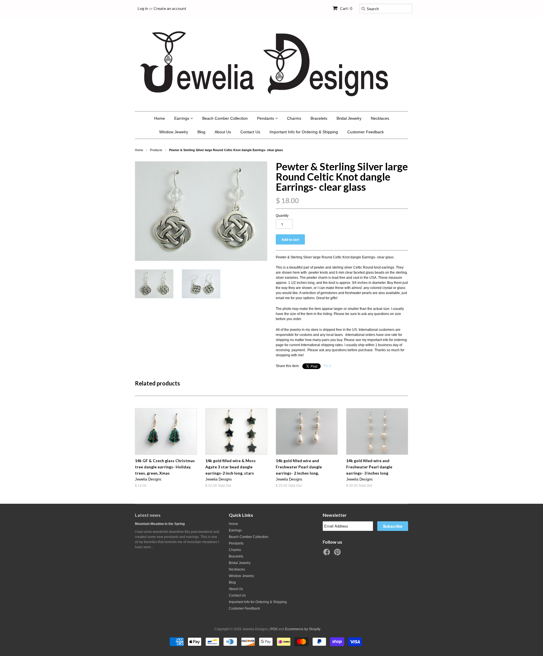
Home (159, 118)
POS (273, 629)
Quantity (282, 216)
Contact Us (250, 132)
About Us (223, 132)
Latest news (148, 515)
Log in (143, 8)
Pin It (327, 366)
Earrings (182, 118)
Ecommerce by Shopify (302, 629)
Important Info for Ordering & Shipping (304, 132)
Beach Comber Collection (225, 118)
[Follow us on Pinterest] (338, 554)
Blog (201, 132)
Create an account (170, 8)
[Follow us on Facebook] (327, 554)
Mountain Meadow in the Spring (160, 524)
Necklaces (380, 118)
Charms (294, 118)
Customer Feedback (365, 132)
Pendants (266, 118)
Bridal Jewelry (349, 118)
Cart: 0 (345, 8)
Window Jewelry (173, 132)
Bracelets (319, 118)
